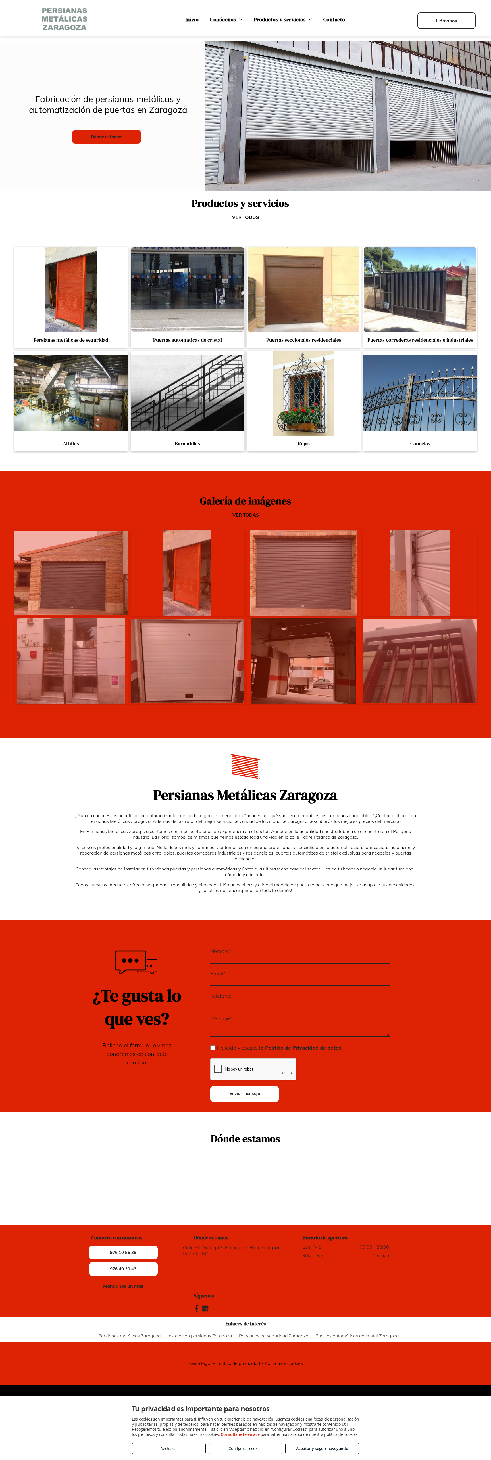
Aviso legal (199, 1363)
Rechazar (168, 1448)
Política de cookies (284, 1363)
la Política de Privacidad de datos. (301, 1047)
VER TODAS (245, 515)
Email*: (218, 973)
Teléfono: (220, 996)
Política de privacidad (238, 1363)
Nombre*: (221, 951)
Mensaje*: (221, 1018)
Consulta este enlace (240, 1434)
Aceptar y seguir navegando (322, 1448)
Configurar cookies (245, 1448)
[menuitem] (192, 19)
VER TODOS (245, 217)
